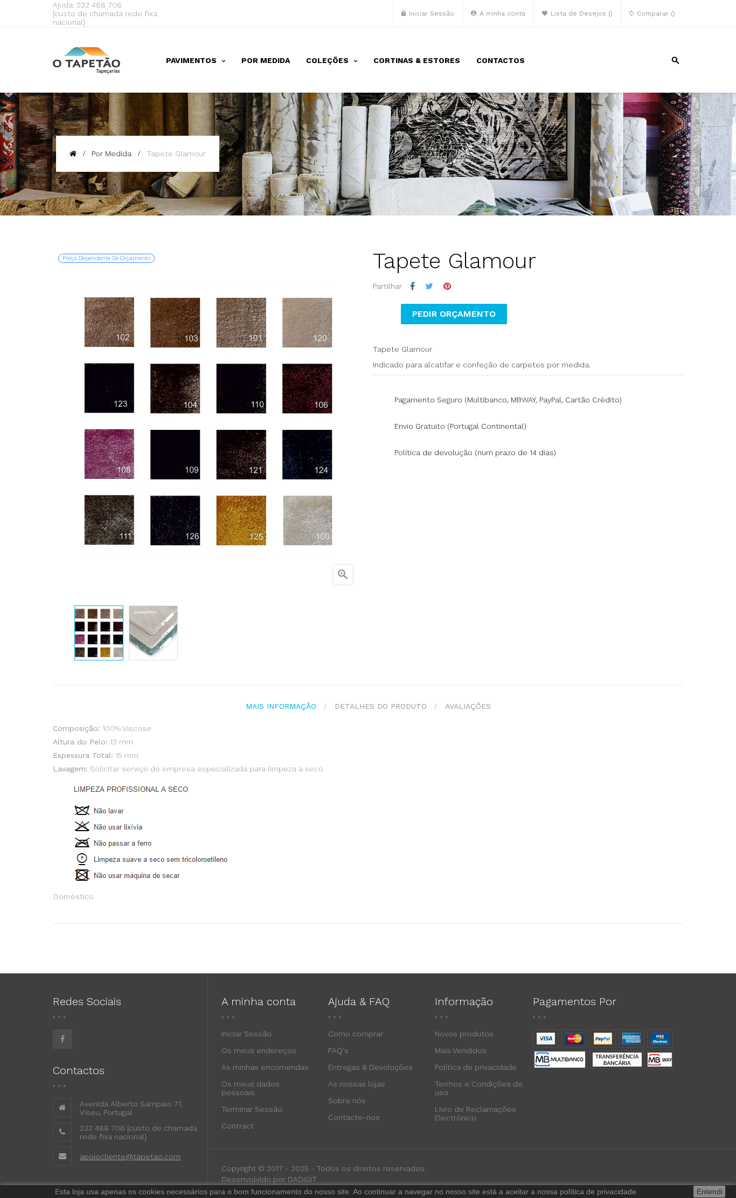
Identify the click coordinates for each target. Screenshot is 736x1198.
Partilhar (412, 286)
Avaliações (468, 706)
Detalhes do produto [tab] (381, 706)
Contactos (79, 1070)
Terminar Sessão (251, 1109)
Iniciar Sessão (246, 1033)
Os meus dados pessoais (250, 1088)
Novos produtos (464, 1033)
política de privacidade (598, 1191)
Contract (237, 1126)
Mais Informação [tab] (281, 706)
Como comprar (355, 1033)
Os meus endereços (258, 1050)
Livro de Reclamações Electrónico (475, 1113)
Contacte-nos (354, 1117)
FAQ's (338, 1050)
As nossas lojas (356, 1083)
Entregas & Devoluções (370, 1067)
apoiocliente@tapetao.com (130, 1156)
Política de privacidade (476, 1067)
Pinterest (447, 286)
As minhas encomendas (265, 1067)
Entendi (710, 1191)
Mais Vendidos (461, 1050)
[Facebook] (62, 1039)
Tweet (429, 286)
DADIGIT (302, 1179)
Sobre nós (347, 1100)
